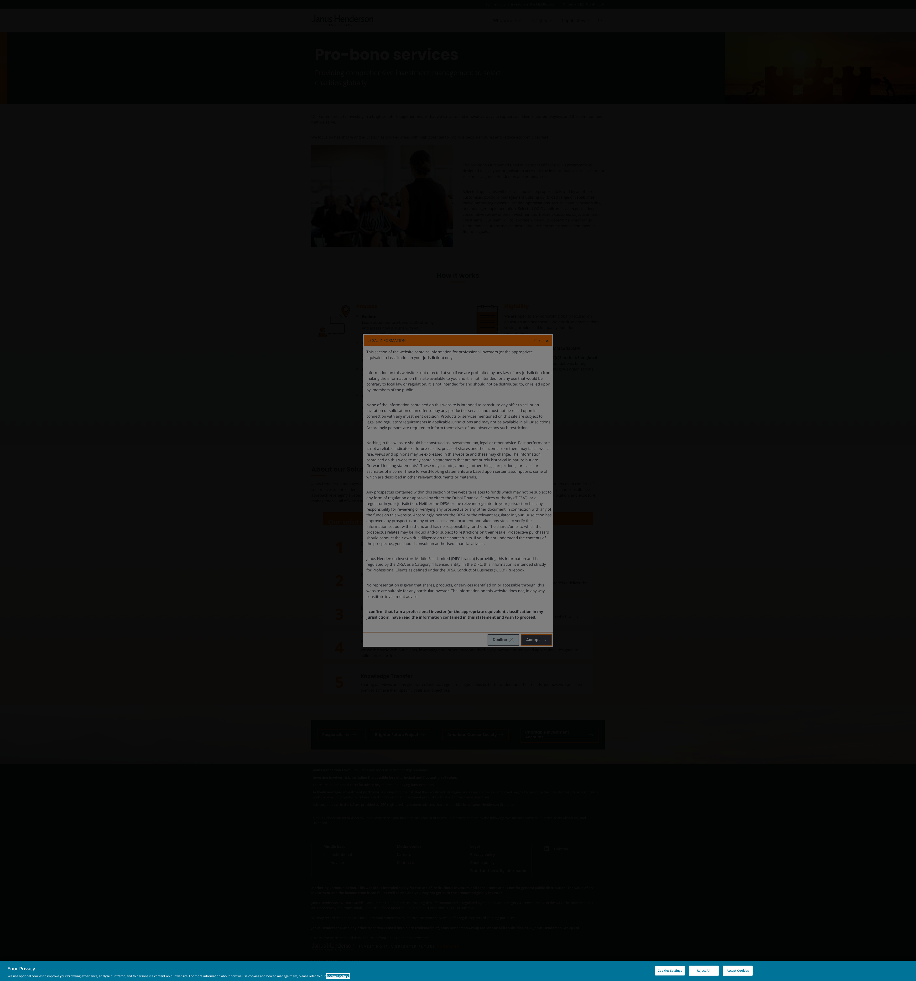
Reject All (704, 970)
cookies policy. (338, 976)
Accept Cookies (738, 970)
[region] (458, 971)
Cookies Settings (670, 970)
